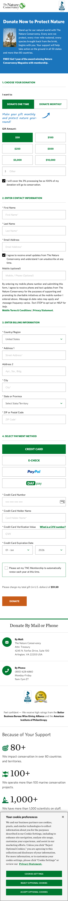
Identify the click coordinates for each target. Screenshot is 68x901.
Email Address (11, 239)
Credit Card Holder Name (17, 510)
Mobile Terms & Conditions (16, 310)
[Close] (62, 816)
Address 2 (7, 364)
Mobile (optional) (11, 268)
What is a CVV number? (53, 526)
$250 (17, 148)
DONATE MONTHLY (50, 104)
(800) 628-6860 (24, 671)
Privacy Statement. (30, 863)
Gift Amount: (9, 128)
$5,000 (17, 159)
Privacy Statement (43, 310)
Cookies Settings (34, 874)
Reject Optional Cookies (34, 883)
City (6, 380)
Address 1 (9, 348)
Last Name (9, 223)
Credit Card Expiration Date (18, 542)
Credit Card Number (15, 494)
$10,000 (50, 159)
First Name (9, 207)
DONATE (14, 601)
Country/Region (12, 332)
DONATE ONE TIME (18, 104)
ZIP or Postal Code (14, 412)
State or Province (13, 396)
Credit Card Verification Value (20, 526)
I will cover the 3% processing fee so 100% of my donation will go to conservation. (33, 182)
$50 (17, 137)
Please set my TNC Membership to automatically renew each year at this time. (35, 569)
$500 (51, 148)
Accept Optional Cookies (34, 892)
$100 (50, 137)
